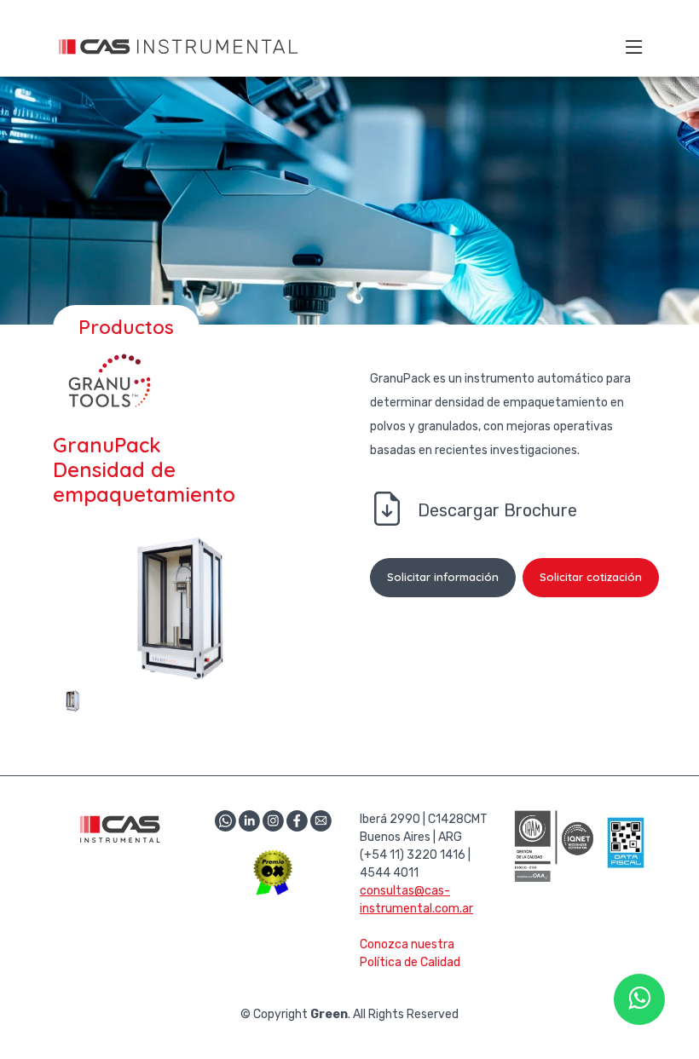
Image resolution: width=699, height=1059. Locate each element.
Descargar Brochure (497, 510)
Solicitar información (443, 577)
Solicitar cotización (591, 577)
